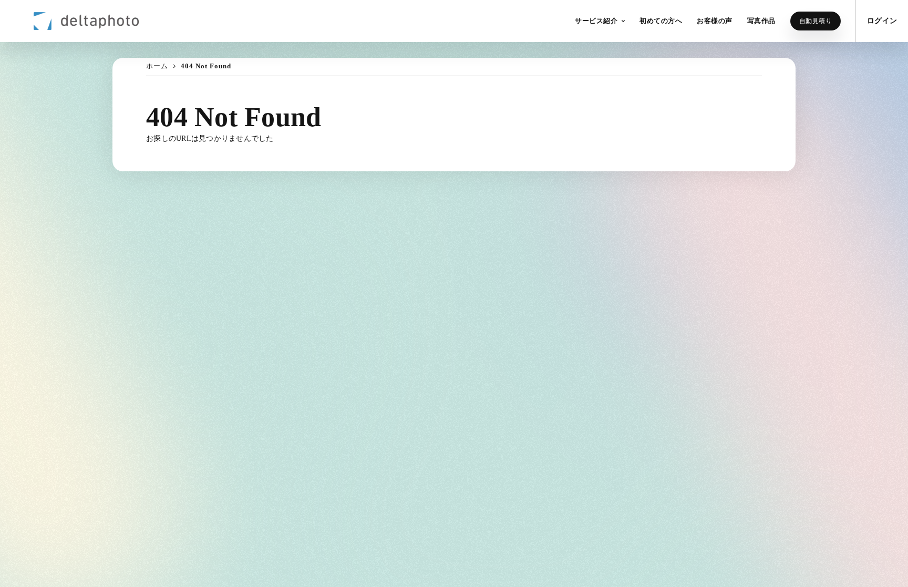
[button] (600, 21)
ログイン (882, 21)
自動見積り (815, 21)
